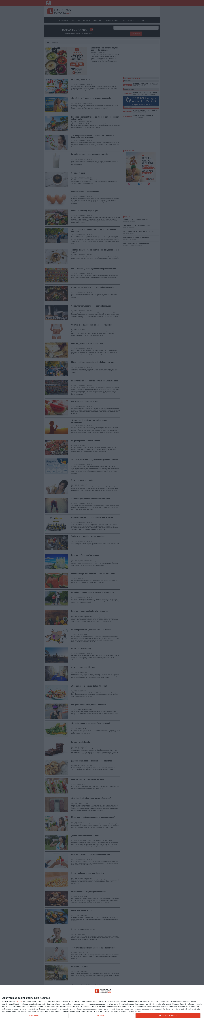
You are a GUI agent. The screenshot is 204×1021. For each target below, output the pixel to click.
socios (19, 1001)
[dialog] (102, 1003)
